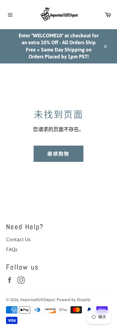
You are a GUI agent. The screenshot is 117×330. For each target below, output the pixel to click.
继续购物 (58, 153)
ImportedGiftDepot (37, 299)
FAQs (11, 249)
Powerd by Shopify (74, 299)
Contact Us (18, 239)
